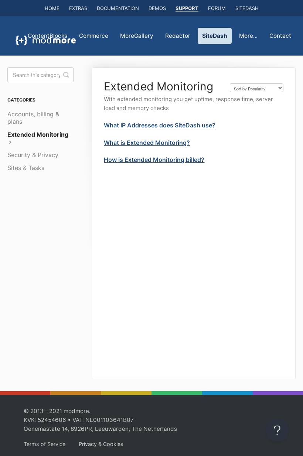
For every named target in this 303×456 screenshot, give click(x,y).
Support (187, 8)
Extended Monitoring (37, 134)
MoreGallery (136, 35)
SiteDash (247, 8)
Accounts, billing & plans (33, 117)
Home (52, 8)
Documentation (118, 8)
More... (248, 35)
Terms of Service (44, 444)
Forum (217, 8)
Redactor (177, 35)
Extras (78, 8)
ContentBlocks (47, 35)
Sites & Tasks (25, 168)
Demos (157, 8)
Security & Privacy (32, 155)
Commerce (93, 35)
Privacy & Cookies (101, 444)
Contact (280, 35)
